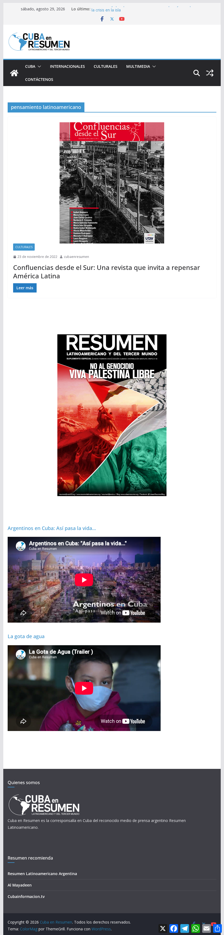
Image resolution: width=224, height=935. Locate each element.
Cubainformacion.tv (26, 896)
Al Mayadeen (20, 885)
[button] (38, 66)
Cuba (30, 66)
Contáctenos (39, 79)
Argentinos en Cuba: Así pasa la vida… (52, 528)
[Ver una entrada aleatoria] (209, 73)
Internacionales (67, 66)
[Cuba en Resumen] (14, 73)
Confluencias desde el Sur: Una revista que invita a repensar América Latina (106, 271)
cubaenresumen (76, 256)
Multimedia (138, 66)
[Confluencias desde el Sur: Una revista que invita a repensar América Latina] (112, 182)
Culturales (105, 66)
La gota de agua (26, 636)
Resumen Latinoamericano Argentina (42, 873)
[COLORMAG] (44, 796)
